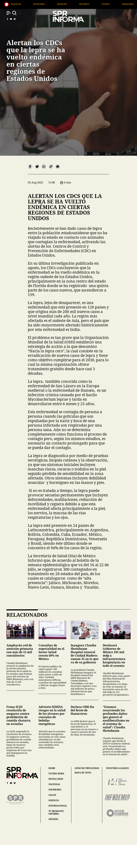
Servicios (24, 4)
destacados (56, 778)
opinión (53, 819)
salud (52, 795)
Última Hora (115, 4)
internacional (58, 805)
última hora (56, 773)
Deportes (46, 4)
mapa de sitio (83, 772)
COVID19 (67, 4)
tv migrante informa (56, 812)
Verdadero (90, 4)
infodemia (55, 789)
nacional (54, 784)
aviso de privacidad (87, 768)
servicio (54, 800)
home (52, 768)
